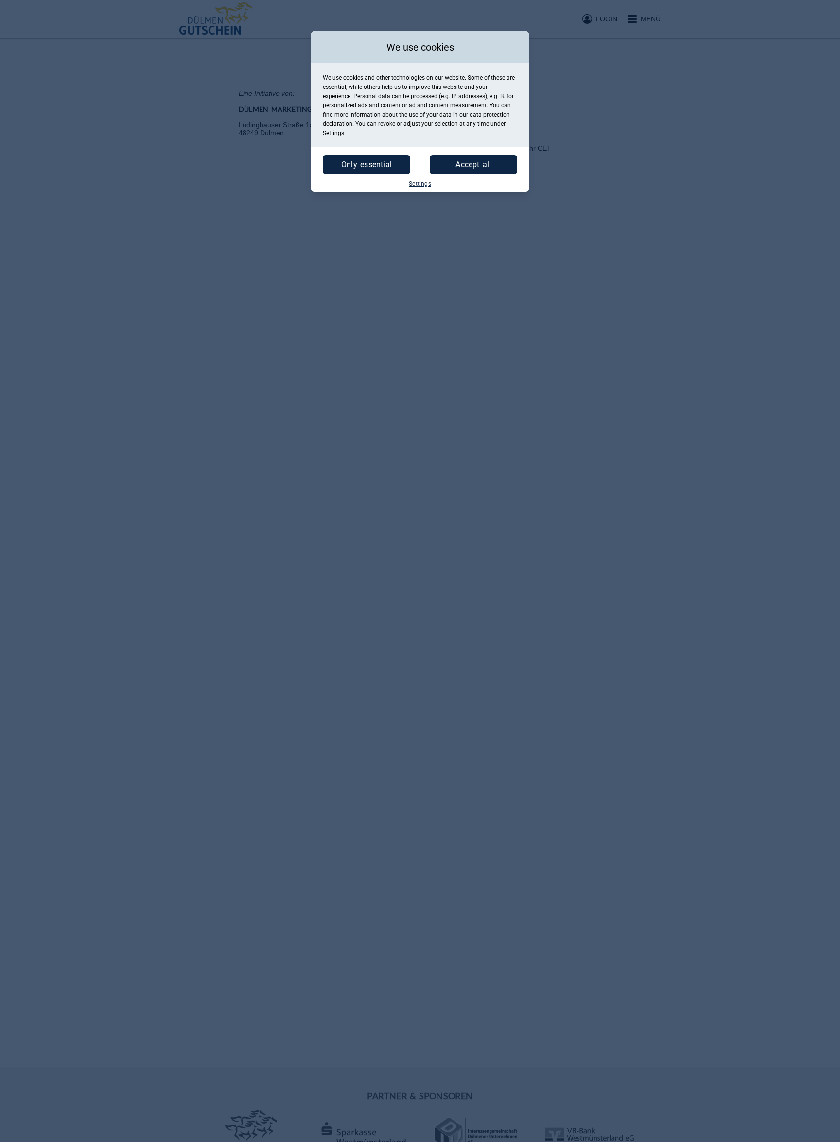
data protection (490, 114)
